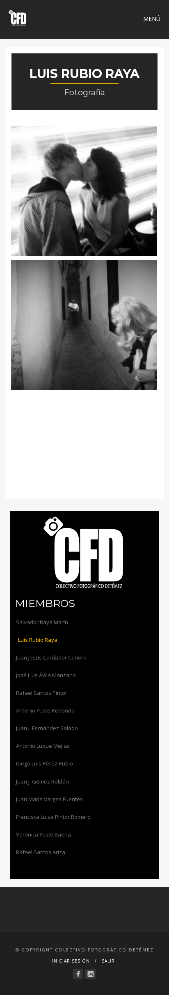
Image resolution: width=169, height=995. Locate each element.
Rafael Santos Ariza (40, 852)
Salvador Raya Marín (42, 622)
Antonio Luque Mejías (43, 745)
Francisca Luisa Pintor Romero (53, 816)
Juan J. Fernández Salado (47, 728)
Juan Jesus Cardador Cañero (51, 657)
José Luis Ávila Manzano (46, 675)
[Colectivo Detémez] (78, 974)
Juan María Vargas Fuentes (49, 799)
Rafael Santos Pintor (41, 692)
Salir (108, 961)
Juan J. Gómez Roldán (42, 781)
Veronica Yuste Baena (43, 834)
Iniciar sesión (71, 961)
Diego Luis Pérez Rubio (44, 763)
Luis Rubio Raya (37, 639)
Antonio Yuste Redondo (45, 710)
